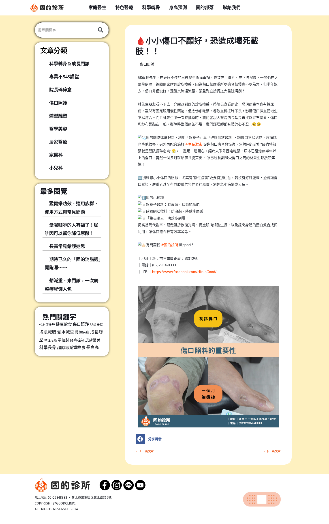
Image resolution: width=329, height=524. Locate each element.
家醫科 (56, 155)
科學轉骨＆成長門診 (69, 64)
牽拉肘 (63, 340)
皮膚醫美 (92, 340)
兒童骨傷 (96, 324)
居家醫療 (58, 142)
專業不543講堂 (64, 77)
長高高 (92, 347)
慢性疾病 (82, 332)
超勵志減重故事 (71, 347)
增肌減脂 (47, 332)
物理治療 (50, 340)
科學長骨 (47, 347)
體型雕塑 (58, 116)
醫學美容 (58, 129)
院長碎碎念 (60, 90)
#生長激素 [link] (193, 144)
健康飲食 (64, 324)
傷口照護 (58, 103)
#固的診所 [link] (169, 244)
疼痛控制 (77, 340)
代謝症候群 (47, 324)
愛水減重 (65, 332)
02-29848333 (57, 497)
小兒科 (56, 168)
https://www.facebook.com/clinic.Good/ (184, 271)
